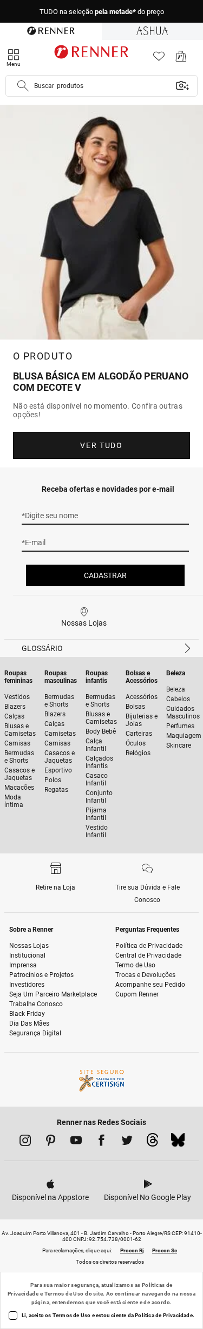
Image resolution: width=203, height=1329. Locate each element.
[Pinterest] (50, 1142)
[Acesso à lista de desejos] (159, 59)
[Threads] (152, 1142)
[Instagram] (25, 1142)
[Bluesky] (178, 1142)
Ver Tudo (101, 445)
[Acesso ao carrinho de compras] (181, 59)
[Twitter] (127, 1142)
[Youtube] (76, 1142)
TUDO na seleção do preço (102, 12)
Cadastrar (105, 575)
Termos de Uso (64, 1294)
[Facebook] (101, 1142)
